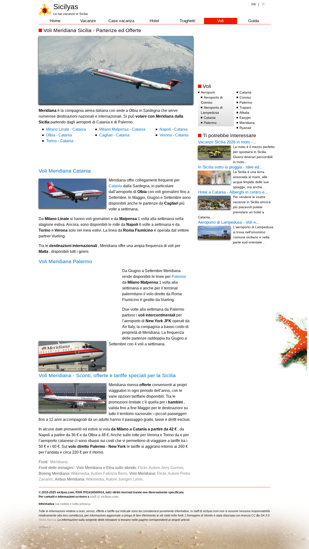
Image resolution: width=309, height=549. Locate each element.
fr (254, 4)
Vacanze (88, 21)
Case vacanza (121, 21)
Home (55, 21)
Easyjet (245, 118)
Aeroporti (208, 92)
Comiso (245, 97)
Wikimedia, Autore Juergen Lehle (114, 479)
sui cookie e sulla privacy (72, 504)
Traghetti (187, 21)
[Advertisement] (95, 155)
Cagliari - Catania (114, 135)
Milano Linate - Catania (66, 129)
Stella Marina (47, 520)
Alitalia (244, 112)
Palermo (179, 276)
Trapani (245, 107)
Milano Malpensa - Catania (122, 129)
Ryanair (245, 128)
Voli (220, 21)
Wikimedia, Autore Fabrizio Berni (99, 473)
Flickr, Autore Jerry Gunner (160, 468)
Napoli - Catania (174, 129)
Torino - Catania (59, 141)
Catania (115, 186)
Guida (253, 21)
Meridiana (58, 462)
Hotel (154, 21)
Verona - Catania (174, 135)
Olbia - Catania (59, 135)
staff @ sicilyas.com (104, 496)
